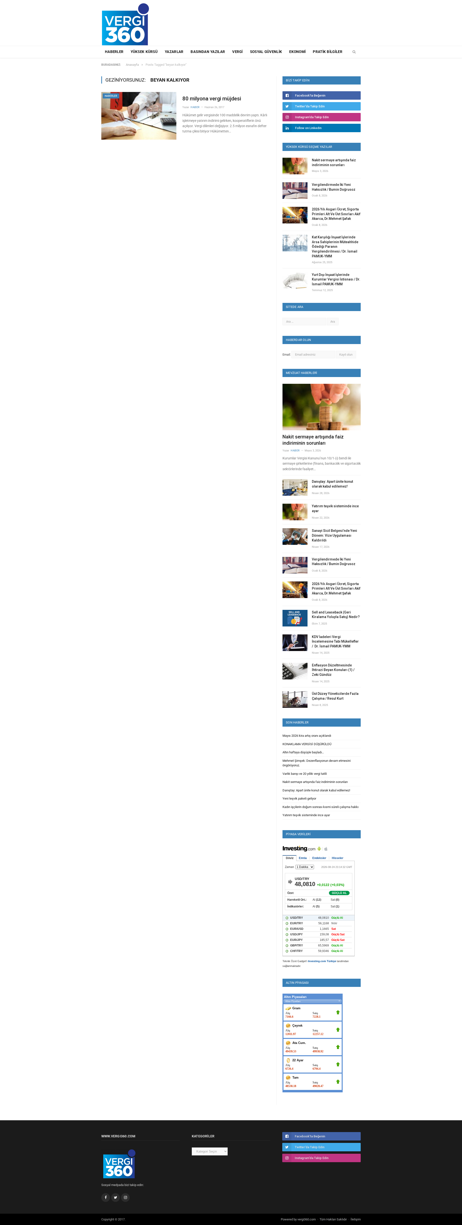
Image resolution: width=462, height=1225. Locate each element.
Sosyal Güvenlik (266, 52)
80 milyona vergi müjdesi (211, 99)
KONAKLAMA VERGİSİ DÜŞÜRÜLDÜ (306, 744)
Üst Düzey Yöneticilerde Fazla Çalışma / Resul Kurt (335, 696)
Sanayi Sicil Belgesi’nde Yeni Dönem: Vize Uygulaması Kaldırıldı (334, 535)
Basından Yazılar (208, 52)
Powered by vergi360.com (298, 1219)
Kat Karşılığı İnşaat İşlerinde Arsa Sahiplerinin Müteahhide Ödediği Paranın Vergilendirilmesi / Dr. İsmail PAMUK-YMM (335, 246)
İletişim (356, 1219)
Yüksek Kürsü (144, 52)
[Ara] (354, 52)
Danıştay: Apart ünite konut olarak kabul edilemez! (332, 484)
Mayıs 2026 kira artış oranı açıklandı (306, 735)
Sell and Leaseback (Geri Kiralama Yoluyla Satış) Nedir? (336, 614)
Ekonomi (297, 52)
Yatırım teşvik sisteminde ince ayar (335, 508)
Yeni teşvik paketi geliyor (299, 798)
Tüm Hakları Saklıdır (333, 1219)
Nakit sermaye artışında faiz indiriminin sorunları (334, 162)
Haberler (114, 52)
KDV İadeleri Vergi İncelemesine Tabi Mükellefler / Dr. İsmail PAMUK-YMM (335, 641)
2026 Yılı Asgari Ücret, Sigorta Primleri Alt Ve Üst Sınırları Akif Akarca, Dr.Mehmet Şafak (336, 214)
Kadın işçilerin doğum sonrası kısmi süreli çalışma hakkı (320, 807)
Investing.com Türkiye (322, 961)
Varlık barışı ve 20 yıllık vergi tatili (304, 773)
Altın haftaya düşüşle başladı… (303, 752)
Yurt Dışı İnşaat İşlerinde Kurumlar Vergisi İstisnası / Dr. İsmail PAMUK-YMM (336, 279)
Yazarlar (174, 52)
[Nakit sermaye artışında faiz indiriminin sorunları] (321, 407)
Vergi (237, 52)
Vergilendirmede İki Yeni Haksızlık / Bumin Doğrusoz (333, 187)
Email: (286, 354)
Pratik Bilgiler (327, 52)
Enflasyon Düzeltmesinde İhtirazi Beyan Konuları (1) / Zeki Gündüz (333, 670)
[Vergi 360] (127, 22)
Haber (195, 107)
